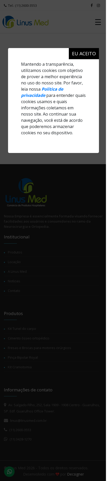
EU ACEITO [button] (84, 53)
